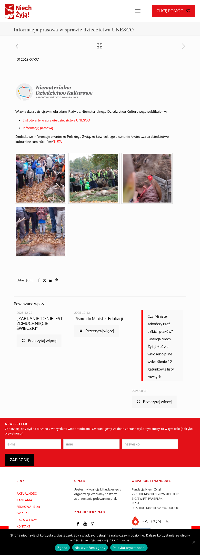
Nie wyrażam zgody (90, 548)
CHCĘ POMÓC (170, 11)
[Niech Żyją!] (18, 11)
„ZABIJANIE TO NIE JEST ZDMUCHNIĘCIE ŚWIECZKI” (40, 323)
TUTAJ (58, 142)
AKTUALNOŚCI (27, 493)
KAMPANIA (24, 500)
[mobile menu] (138, 11)
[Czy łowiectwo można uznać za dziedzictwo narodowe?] (40, 178)
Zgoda (62, 548)
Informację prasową (38, 128)
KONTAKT (23, 526)
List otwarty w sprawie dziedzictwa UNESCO (56, 120)
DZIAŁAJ (23, 513)
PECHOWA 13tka (28, 507)
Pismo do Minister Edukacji (98, 318)
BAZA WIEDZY (27, 520)
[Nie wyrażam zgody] (193, 542)
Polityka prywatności (129, 548)
